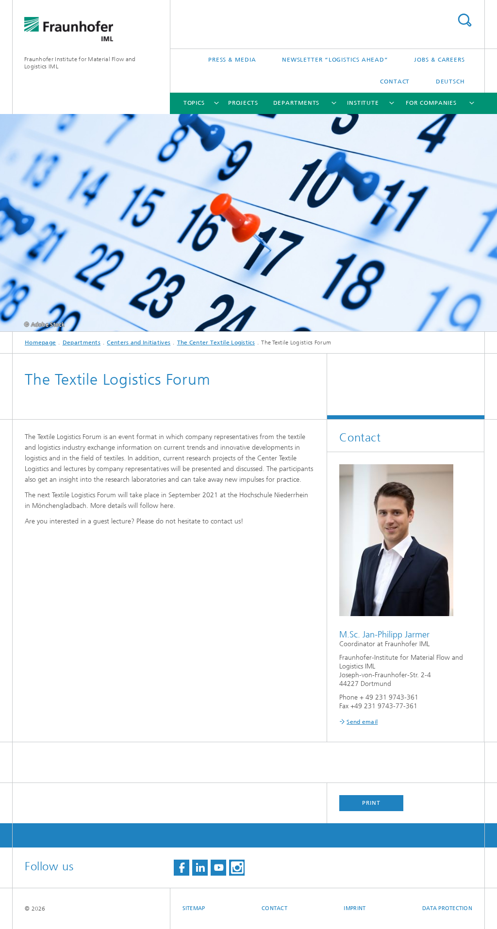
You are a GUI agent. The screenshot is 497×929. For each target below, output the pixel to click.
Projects (243, 102)
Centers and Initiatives (138, 342)
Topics (194, 102)
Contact (395, 81)
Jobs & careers (439, 59)
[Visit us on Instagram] (237, 868)
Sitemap (193, 908)
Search (464, 20)
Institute (363, 102)
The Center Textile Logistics (216, 342)
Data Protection (447, 908)
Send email (362, 721)
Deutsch (450, 81)
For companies (431, 102)
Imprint (354, 908)
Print (371, 802)
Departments (296, 102)
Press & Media (232, 59)
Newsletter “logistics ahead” (335, 59)
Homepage (40, 342)
